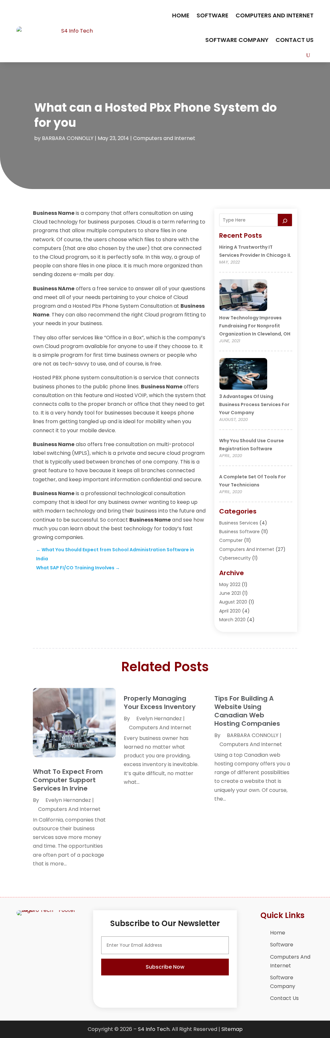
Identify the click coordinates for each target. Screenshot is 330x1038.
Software (212, 15)
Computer (231, 540)
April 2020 (230, 611)
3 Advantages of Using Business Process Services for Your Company (254, 404)
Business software (239, 531)
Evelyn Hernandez (68, 800)
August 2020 (233, 602)
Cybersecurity (235, 558)
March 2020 (232, 619)
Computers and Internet (275, 15)
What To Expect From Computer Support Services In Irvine (68, 780)
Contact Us (295, 40)
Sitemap (232, 1029)
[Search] (284, 220)
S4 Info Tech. (154, 1029)
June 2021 (230, 593)
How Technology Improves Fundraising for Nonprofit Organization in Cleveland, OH (254, 325)
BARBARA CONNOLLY (67, 138)
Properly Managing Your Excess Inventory (160, 702)
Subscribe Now (165, 967)
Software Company (236, 40)
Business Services (238, 523)
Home (180, 15)
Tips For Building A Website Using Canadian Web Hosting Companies (247, 711)
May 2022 (229, 584)
